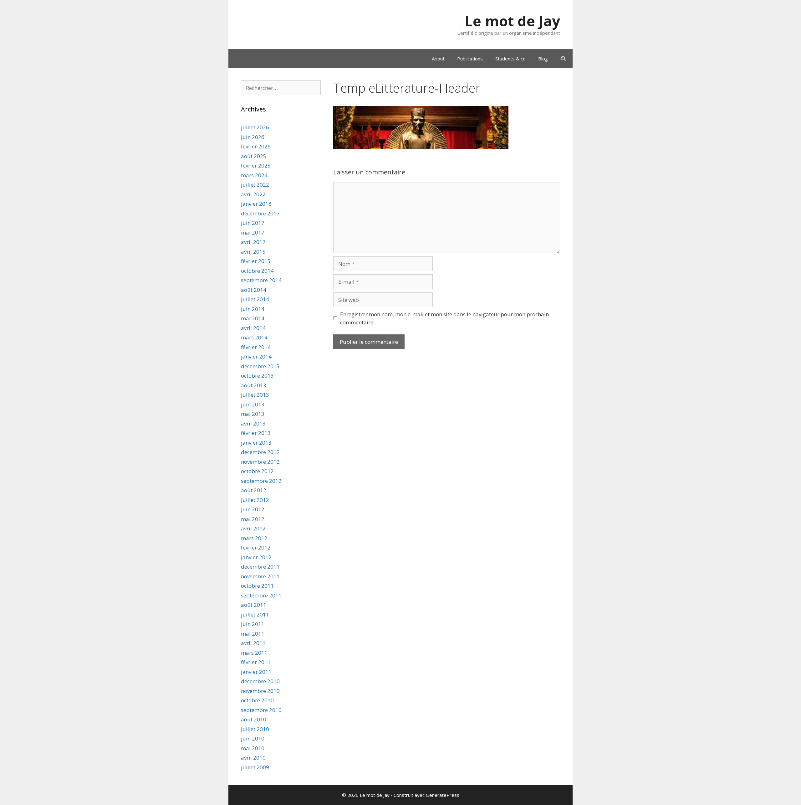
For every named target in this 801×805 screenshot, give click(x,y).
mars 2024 (254, 175)
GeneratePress (442, 795)
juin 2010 (252, 738)
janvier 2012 (256, 557)
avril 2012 (253, 528)
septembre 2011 (261, 595)
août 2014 (253, 289)
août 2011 (253, 604)
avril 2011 (253, 643)
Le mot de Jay (512, 20)
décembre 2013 (260, 366)
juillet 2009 (255, 767)
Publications (470, 58)
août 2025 (253, 156)
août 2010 (253, 719)
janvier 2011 (256, 671)
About (438, 58)
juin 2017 (252, 222)
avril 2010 (253, 757)
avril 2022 (253, 194)
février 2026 (256, 146)
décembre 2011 (260, 566)
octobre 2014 (257, 270)
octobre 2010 (257, 700)
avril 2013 (253, 423)
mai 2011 (252, 633)
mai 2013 (252, 413)
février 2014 (256, 347)
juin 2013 (252, 404)
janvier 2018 (256, 203)
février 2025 (256, 165)
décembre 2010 (260, 681)
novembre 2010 (260, 690)
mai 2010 (252, 748)
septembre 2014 (261, 280)
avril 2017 (253, 241)
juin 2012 (252, 509)
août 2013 (253, 385)
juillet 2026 (255, 127)
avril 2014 (253, 328)
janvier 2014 (256, 356)
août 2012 (253, 490)
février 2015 (256, 261)
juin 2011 (252, 623)
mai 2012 (252, 519)
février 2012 (256, 547)
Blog (543, 58)
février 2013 (256, 432)
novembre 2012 (260, 461)
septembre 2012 (261, 480)
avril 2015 (253, 251)
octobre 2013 (257, 375)
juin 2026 (252, 137)
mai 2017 (252, 232)
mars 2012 (254, 538)
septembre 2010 (261, 710)
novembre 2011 (260, 576)
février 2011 (256, 662)
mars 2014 (254, 337)
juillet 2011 (255, 614)
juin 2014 (252, 308)
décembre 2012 (260, 452)
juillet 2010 (255, 729)
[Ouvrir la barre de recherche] (563, 58)
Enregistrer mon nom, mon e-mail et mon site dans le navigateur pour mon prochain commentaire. (444, 318)
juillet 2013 (255, 394)
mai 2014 (252, 318)
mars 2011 (254, 652)
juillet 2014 (255, 299)
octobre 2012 (257, 471)
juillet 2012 (255, 499)
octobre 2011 (257, 585)
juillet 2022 (255, 184)
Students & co (510, 58)
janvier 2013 (256, 442)
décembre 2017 (260, 213)
